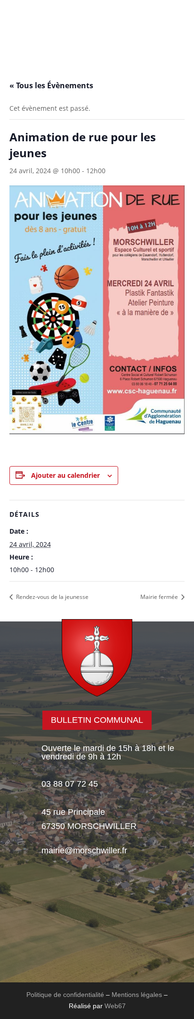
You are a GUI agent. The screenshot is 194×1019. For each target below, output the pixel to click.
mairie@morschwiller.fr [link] (84, 850)
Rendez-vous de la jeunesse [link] (52, 597)
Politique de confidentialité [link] (65, 994)
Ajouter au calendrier (65, 475)
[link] (97, 30)
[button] (39, 48)
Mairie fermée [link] (159, 597)
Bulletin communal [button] (97, 720)
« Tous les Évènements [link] (51, 85)
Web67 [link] (115, 1006)
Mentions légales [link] (137, 994)
